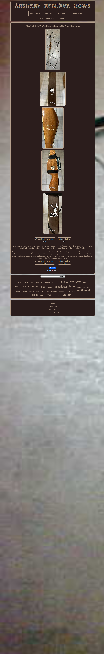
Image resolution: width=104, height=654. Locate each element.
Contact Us (53, 306)
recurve (20, 286)
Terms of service (53, 312)
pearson (38, 291)
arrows (39, 282)
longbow (81, 287)
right (35, 294)
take (58, 283)
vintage (33, 286)
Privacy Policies (52, 309)
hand (42, 286)
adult (48, 291)
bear (72, 286)
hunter (61, 291)
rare (88, 287)
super (73, 291)
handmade (54, 291)
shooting (24, 291)
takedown (61, 286)
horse (53, 283)
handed (18, 291)
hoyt (19, 283)
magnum (31, 291)
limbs (25, 282)
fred (54, 295)
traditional (83, 290)
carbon (42, 295)
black (85, 282)
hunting (68, 294)
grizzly (68, 291)
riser (48, 294)
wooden (47, 282)
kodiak (64, 282)
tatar (43, 291)
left (59, 295)
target (50, 287)
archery (75, 282)
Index (53, 303)
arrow (32, 283)
